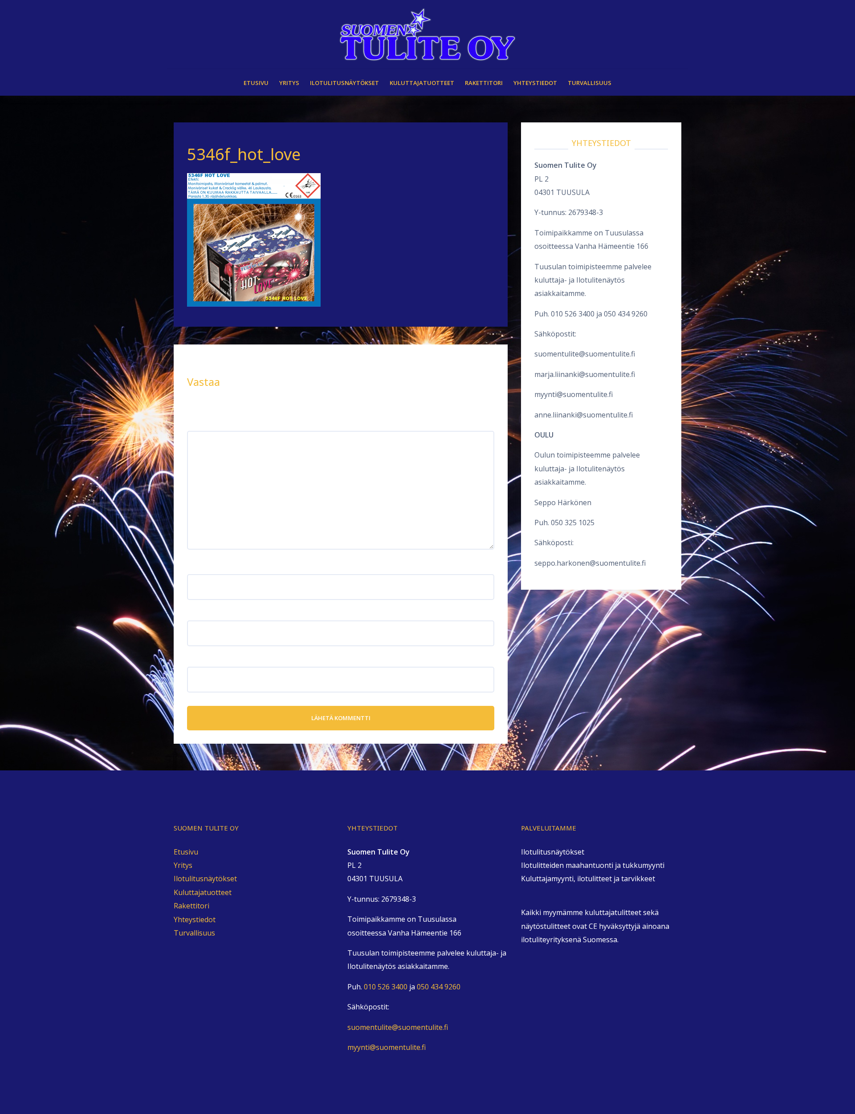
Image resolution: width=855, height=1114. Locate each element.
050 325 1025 (572, 522)
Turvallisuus (589, 83)
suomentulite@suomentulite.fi (584, 354)
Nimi (197, 567)
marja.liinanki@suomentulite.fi (584, 374)
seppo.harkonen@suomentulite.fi (590, 563)
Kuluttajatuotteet (422, 83)
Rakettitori (484, 83)
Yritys (289, 83)
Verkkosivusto (211, 659)
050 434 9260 (625, 314)
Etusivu (256, 83)
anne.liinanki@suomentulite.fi (583, 415)
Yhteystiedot (535, 83)
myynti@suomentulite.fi (573, 394)
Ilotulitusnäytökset (344, 83)
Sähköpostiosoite (219, 613)
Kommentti (208, 424)
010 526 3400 (572, 314)
